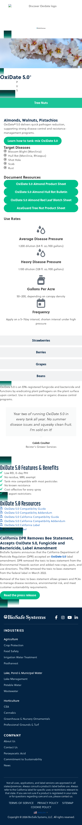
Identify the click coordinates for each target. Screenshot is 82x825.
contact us (66, 796)
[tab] (41, 103)
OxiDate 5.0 (58, 556)
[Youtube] (70, 617)
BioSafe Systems (37, 817)
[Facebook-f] (56, 617)
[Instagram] (63, 617)
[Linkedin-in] (76, 617)
